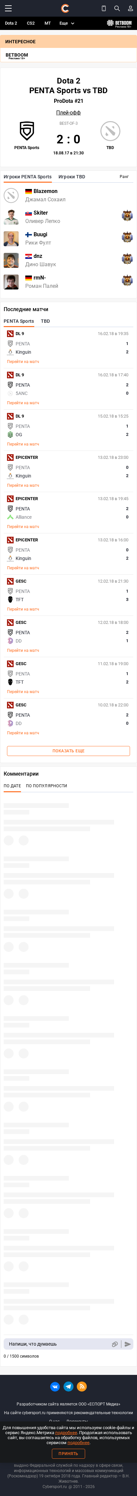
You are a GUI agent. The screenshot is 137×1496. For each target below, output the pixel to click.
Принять (68, 1453)
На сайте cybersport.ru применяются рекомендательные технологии (68, 1412)
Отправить (128, 1344)
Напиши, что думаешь (33, 1344)
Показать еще (69, 751)
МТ (48, 23)
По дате (12, 786)
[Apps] (103, 8)
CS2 (31, 23)
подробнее (66, 1432)
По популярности (47, 786)
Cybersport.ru (55, 1486)
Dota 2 (11, 23)
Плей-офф (68, 113)
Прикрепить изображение (114, 1344)
